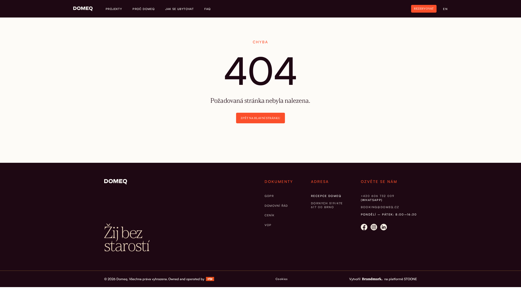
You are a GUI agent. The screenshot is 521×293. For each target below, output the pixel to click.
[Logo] (83, 9)
